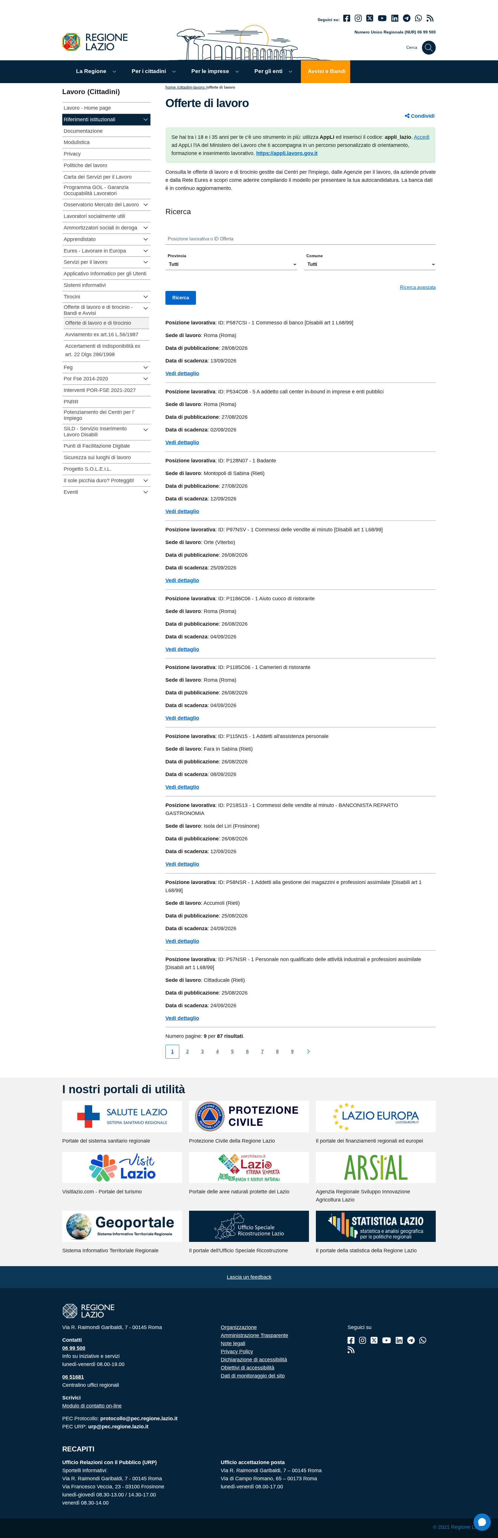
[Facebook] (346, 18)
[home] (98, 41)
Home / (171, 87)
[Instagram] (358, 18)
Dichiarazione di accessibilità (254, 1360)
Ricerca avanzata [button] (418, 287)
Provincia (177, 255)
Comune (314, 255)
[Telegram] (411, 1340)
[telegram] (406, 18)
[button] (145, 119)
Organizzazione (239, 1327)
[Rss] (351, 1349)
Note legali (233, 1343)
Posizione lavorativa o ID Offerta (200, 238)
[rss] (430, 18)
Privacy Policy (237, 1351)
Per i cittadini (149, 71)
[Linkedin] (394, 18)
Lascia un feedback (249, 1277)
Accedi (421, 137)
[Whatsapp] (418, 18)
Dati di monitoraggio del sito (253, 1376)
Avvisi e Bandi (327, 71)
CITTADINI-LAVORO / (192, 87)
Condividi (422, 116)
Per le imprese (210, 71)
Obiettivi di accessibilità (247, 1368)
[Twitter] (369, 18)
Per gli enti (268, 71)
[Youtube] (382, 18)
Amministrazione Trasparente (254, 1335)
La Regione (91, 71)
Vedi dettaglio (182, 373)
